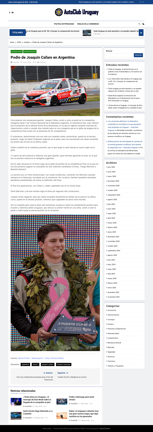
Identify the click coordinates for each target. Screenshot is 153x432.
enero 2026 (112, 176)
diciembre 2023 (113, 292)
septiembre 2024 (114, 251)
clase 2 (35, 364)
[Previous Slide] (139, 2)
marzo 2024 (112, 278)
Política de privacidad (64, 24)
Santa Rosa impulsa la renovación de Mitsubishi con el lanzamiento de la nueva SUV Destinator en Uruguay (107, 2)
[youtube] (12, 12)
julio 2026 (111, 167)
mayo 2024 (112, 269)
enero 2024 (112, 288)
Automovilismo (16, 52)
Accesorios (112, 310)
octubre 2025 (112, 190)
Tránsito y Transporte (116, 366)
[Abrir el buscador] (139, 24)
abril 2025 (111, 218)
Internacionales (30, 52)
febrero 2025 (112, 227)
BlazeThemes (105, 428)
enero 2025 (112, 232)
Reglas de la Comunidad (88, 24)
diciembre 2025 (113, 181)
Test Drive (111, 361)
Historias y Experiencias (117, 329)
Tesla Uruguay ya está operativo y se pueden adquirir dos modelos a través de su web (103, 31)
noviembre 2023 (114, 297)
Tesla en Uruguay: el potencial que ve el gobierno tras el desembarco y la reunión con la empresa (125, 71)
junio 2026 (111, 172)
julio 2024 (111, 260)
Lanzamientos (113, 338)
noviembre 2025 (114, 186)
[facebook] (9, 12)
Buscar (109, 51)
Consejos (111, 320)
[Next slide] (143, 2)
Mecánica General (114, 343)
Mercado (111, 347)
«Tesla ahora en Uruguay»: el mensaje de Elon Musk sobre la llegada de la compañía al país (37, 399)
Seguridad (111, 352)
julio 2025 (111, 204)
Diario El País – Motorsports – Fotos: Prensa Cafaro (41, 358)
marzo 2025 (112, 223)
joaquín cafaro (47, 364)
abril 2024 (111, 274)
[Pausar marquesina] (141, 32)
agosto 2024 (112, 255)
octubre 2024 (112, 246)
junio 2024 (111, 264)
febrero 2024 (112, 283)
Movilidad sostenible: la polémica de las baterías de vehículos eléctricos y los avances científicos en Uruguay (125, 133)
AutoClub (16, 62)
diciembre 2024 (113, 237)
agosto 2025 (112, 200)
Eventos (111, 324)
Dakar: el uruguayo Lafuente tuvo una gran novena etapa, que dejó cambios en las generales (84, 414)
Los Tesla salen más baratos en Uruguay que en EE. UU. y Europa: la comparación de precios (125, 81)
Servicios (111, 357)
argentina (25, 364)
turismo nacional (63, 364)
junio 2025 (111, 209)
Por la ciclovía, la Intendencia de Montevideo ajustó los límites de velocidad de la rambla (125, 151)
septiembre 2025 (114, 195)
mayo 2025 (112, 214)
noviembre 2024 (114, 241)
